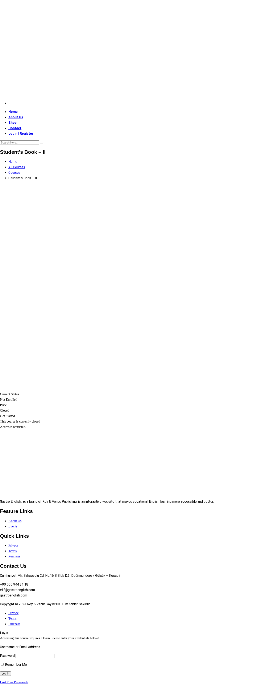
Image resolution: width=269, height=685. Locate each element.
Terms (12, 551)
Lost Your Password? (14, 682)
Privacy (13, 545)
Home (13, 112)
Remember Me (15, 665)
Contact (14, 128)
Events (12, 526)
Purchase (14, 556)
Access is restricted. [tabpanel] (13, 427)
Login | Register (20, 134)
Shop (12, 123)
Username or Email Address (20, 647)
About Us (15, 117)
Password (7, 656)
